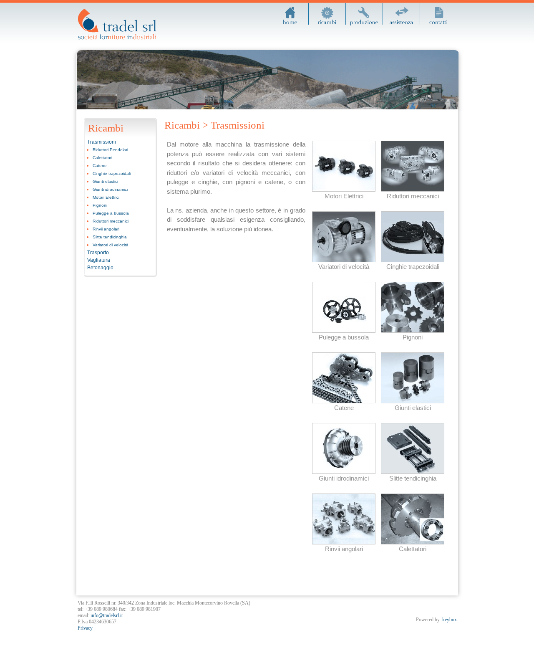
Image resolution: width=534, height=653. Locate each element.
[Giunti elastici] (412, 401)
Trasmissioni (101, 142)
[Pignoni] (412, 330)
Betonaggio (100, 268)
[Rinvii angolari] (343, 542)
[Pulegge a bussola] (343, 330)
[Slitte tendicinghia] (412, 471)
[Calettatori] (412, 542)
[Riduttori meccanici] (412, 189)
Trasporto (98, 253)
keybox (449, 620)
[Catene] (343, 401)
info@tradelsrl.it (107, 615)
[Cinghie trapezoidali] (412, 260)
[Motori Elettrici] (343, 189)
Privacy (85, 628)
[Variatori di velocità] (343, 260)
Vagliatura (98, 260)
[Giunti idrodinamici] (343, 471)
